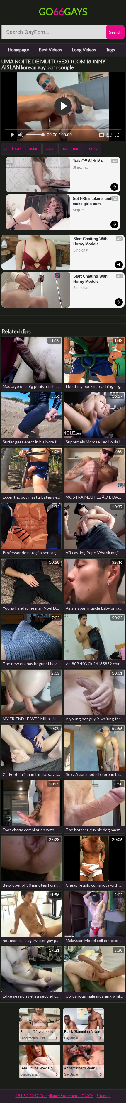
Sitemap (104, 1095)
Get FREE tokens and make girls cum (93, 201)
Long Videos (84, 49)
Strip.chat (80, 167)
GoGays (63, 11)
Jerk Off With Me (88, 161)
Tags (110, 49)
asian (33, 148)
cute (50, 148)
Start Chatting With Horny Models (91, 241)
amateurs (13, 148)
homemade (72, 148)
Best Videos (50, 49)
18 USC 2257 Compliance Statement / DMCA (54, 1095)
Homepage (18, 49)
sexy (93, 148)
